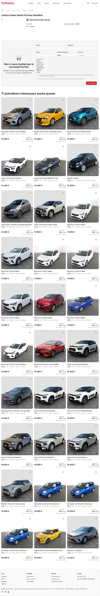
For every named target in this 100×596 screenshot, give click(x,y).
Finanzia (46, 3)
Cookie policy (56, 579)
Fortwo (24, 10)
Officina (3, 584)
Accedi (95, 3)
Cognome (70, 45)
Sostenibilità (30, 581)
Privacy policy (56, 576)
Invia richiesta (91, 83)
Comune (80, 52)
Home (7, 10)
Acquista (31, 3)
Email (38, 52)
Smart (18, 10)
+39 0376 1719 (81, 576)
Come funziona (67, 3)
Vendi (38, 3)
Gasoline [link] (31, 10)
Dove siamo (30, 576)
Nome (38, 45)
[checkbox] (37, 75)
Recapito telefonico (63, 52)
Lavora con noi (30, 579)
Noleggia (4, 581)
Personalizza (56, 3)
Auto (13, 10)
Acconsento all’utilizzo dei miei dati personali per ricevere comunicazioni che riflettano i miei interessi (61, 78)
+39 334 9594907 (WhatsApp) (86, 579)
